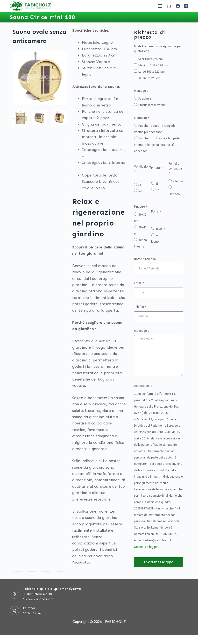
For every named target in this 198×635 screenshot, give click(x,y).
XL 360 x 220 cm (149, 78)
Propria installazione (152, 105)
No (140, 191)
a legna (178, 181)
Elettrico (174, 194)
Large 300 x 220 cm (151, 71)
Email (138, 283)
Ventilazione (142, 166)
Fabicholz (144, 98)
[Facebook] (178, 6)
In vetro (160, 229)
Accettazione (143, 386)
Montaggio (141, 90)
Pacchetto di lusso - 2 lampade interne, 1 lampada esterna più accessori (157, 145)
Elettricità (141, 118)
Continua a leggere (146, 547)
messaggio (141, 330)
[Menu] (160, 6)
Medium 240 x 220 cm (153, 65)
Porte (155, 211)
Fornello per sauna (175, 166)
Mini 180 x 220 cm (150, 59)
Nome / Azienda (145, 259)
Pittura (156, 167)
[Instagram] (186, 6)
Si (139, 185)
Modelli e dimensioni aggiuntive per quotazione (157, 49)
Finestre (140, 206)
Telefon (139, 307)
